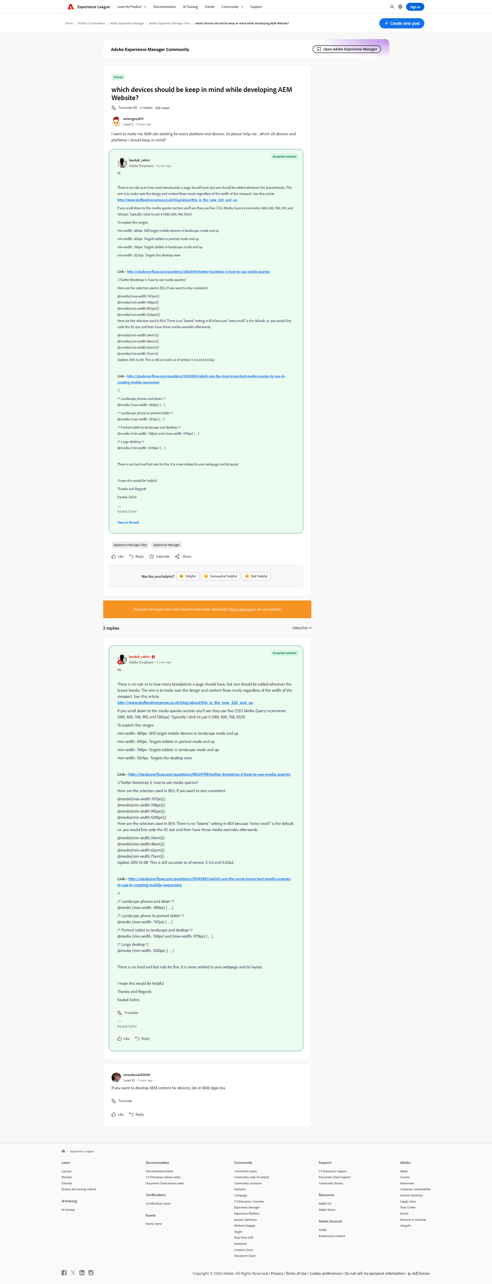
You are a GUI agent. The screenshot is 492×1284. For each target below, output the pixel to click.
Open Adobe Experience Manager (350, 49)
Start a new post (240, 609)
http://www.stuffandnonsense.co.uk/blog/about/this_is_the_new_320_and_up (177, 200)
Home (69, 23)
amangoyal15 (133, 118)
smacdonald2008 (136, 1074)
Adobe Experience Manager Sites (169, 23)
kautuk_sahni (139, 160)
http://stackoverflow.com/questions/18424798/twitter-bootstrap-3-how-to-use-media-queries (198, 271)
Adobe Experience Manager (127, 23)
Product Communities (91, 23)
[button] (401, 23)
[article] (206, 848)
